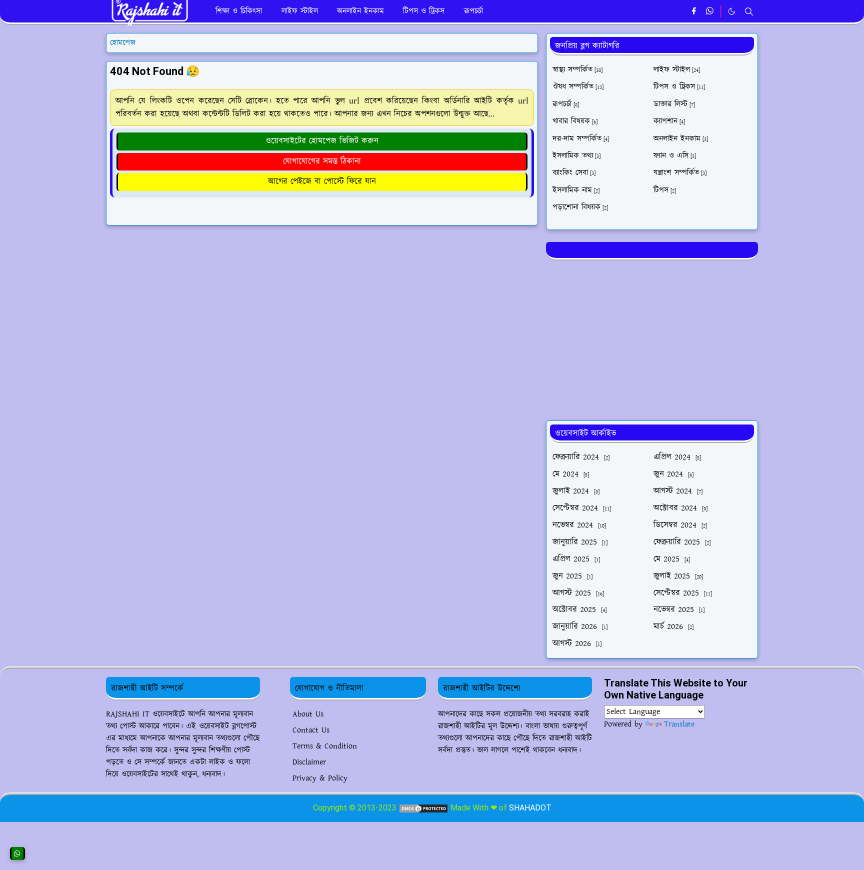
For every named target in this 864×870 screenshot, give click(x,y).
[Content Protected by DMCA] (423, 807)
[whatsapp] (710, 11)
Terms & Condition (324, 746)
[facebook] (694, 11)
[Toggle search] (749, 11)
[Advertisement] (652, 338)
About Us (308, 714)
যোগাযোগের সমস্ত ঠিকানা (322, 162)
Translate (679, 724)
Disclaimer (309, 762)
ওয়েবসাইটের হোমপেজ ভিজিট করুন (322, 141)
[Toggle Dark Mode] (732, 11)
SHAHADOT (530, 807)
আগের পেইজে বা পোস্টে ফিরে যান (322, 182)
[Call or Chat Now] (17, 853)
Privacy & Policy (320, 778)
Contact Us (311, 730)
